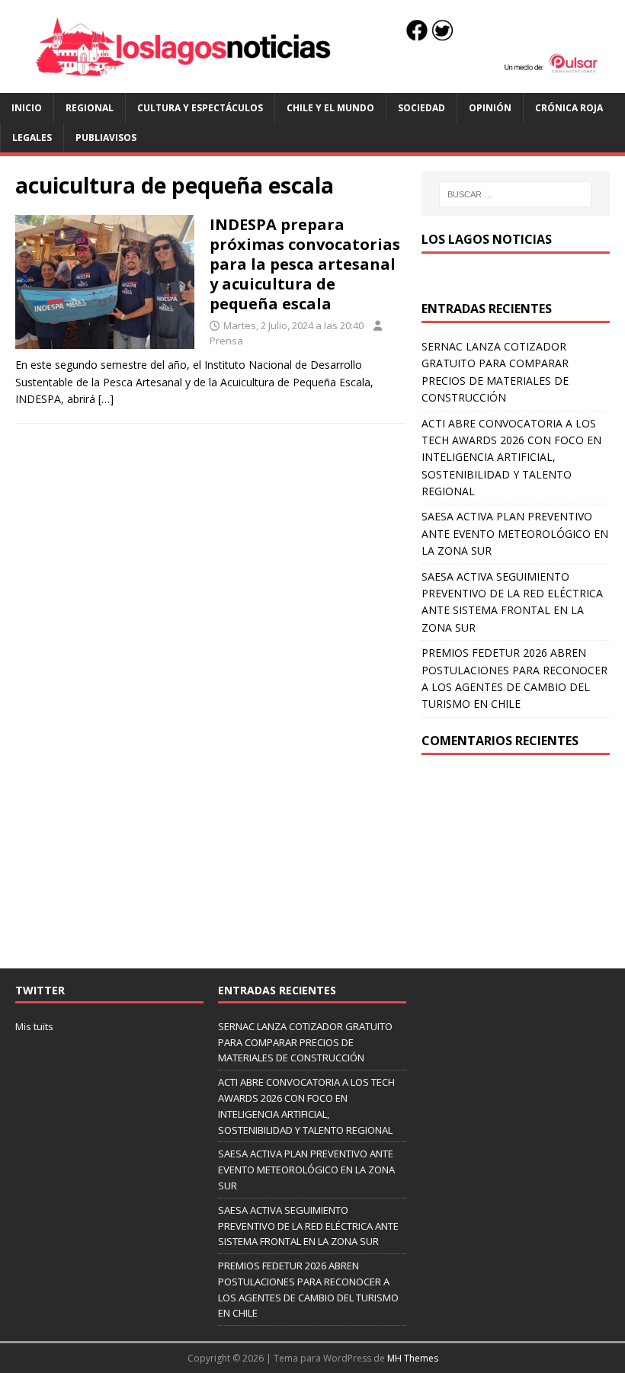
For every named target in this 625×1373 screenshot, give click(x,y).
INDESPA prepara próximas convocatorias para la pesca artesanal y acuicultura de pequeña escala (305, 264)
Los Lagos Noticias (486, 239)
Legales (32, 137)
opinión (490, 107)
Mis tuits (34, 1026)
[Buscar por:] (515, 194)
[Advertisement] (515, 862)
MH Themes (412, 1358)
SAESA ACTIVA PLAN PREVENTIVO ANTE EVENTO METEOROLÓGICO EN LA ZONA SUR (514, 533)
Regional (90, 107)
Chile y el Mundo (330, 107)
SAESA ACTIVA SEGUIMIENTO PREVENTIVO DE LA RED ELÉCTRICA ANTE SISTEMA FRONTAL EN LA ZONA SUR (308, 1226)
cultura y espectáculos (200, 107)
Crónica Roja (569, 107)
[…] (106, 399)
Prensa (226, 340)
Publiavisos (105, 137)
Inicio (26, 107)
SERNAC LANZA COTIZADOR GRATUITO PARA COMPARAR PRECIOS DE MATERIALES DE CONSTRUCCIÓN (305, 1042)
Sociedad (421, 107)
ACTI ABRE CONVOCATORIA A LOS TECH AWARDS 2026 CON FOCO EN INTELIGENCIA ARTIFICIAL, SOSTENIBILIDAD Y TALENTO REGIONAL (511, 457)
